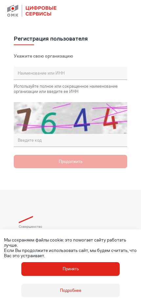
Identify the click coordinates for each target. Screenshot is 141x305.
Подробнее (70, 290)
